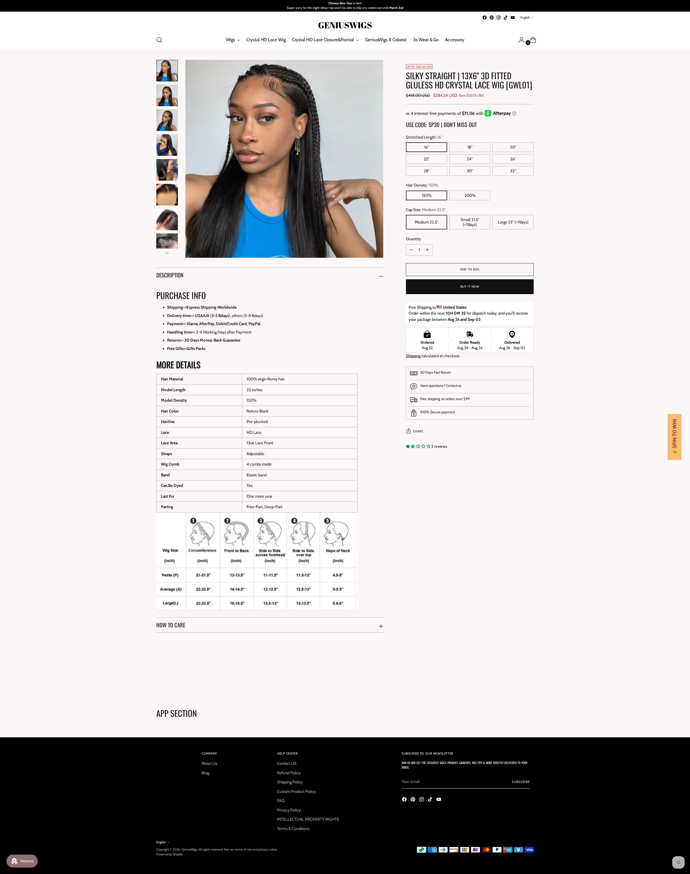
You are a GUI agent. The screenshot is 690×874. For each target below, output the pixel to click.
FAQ (281, 800)
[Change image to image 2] (167, 95)
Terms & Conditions (293, 828)
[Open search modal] (159, 40)
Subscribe (521, 782)
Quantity (413, 238)
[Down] (167, 253)
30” (470, 170)
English (525, 17)
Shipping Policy (290, 782)
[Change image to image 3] (167, 120)
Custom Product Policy (296, 791)
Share (418, 431)
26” (513, 159)
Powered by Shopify (169, 854)
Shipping (413, 355)
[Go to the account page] (519, 40)
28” (427, 170)
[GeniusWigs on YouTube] (512, 17)
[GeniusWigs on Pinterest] (491, 17)
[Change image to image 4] (167, 145)
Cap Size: (426, 209)
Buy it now (469, 286)
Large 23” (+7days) (513, 222)
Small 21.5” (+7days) (470, 222)
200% (469, 195)
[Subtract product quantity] (427, 250)
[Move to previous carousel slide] (516, 679)
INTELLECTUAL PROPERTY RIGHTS (308, 819)
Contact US (286, 763)
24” (470, 159)
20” (513, 147)
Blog (205, 772)
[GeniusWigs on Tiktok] (505, 17)
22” (426, 159)
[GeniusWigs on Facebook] (484, 17)
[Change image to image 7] (167, 219)
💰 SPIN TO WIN (674, 437)
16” (426, 147)
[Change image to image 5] (167, 170)
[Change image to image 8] (167, 244)
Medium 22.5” (426, 222)
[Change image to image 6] (167, 194)
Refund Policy (289, 772)
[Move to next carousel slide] (529, 679)
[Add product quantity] (411, 250)
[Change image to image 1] (167, 70)
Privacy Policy (289, 810)
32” (513, 170)
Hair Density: (422, 185)
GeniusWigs (189, 849)
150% (427, 195)
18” (469, 147)
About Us (209, 763)
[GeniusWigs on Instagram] (498, 17)
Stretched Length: (424, 137)
